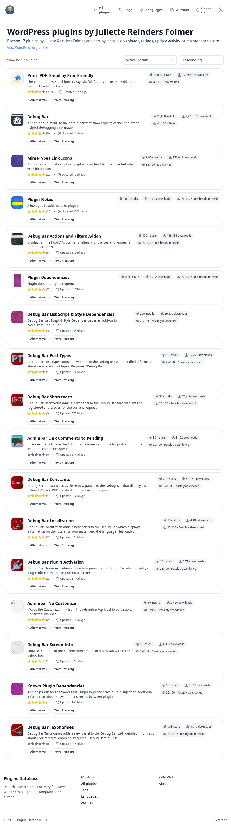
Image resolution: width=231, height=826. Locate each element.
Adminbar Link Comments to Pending (65, 438)
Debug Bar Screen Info (50, 644)
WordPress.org (64, 100)
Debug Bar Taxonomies (50, 727)
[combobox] (126, 60)
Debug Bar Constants (48, 479)
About (163, 784)
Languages (89, 796)
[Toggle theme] (221, 9)
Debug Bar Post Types (49, 355)
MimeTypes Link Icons (49, 158)
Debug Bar (38, 116)
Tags (84, 790)
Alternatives (38, 100)
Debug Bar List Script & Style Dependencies (70, 314)
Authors (87, 802)
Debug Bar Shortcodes (49, 396)
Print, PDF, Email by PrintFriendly (60, 75)
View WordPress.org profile (27, 47)
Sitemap (221, 820)
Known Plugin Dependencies (56, 686)
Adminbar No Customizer (52, 603)
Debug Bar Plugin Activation (55, 562)
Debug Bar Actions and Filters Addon (64, 236)
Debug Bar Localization (50, 520)
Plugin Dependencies (48, 277)
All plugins (89, 784)
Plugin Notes (40, 199)
